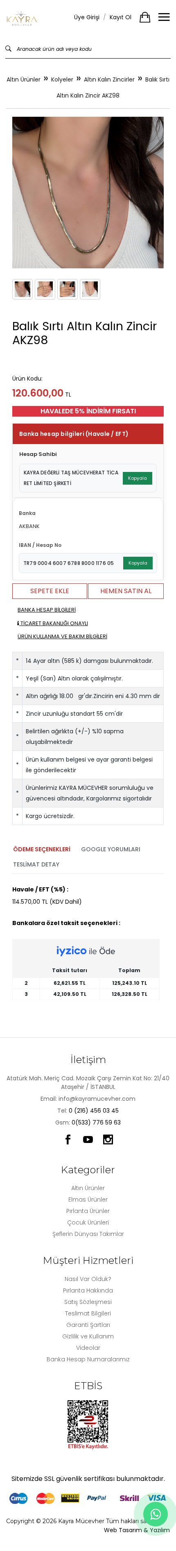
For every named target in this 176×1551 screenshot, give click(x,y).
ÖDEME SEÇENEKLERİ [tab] (41, 849)
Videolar (88, 1348)
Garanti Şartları (88, 1325)
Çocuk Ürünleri (88, 1222)
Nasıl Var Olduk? (88, 1279)
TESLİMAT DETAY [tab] (36, 864)
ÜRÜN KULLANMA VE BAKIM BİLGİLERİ (62, 636)
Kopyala (137, 478)
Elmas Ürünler (88, 1199)
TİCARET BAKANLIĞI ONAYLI (53, 623)
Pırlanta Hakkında (88, 1290)
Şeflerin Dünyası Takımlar (88, 1234)
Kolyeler (62, 79)
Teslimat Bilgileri (88, 1313)
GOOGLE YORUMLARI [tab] (110, 849)
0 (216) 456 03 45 (94, 1111)
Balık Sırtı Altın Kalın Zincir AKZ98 (112, 87)
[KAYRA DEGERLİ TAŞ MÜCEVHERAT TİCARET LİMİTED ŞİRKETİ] (22, 17)
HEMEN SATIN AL (125, 591)
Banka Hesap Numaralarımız (88, 1359)
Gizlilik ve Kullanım (88, 1336)
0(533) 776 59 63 (96, 1122)
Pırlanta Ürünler (88, 1211)
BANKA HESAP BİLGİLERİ (47, 610)
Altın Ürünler (24, 79)
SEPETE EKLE (49, 591)
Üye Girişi (86, 17)
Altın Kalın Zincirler (109, 79)
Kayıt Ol (120, 17)
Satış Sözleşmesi (88, 1302)
